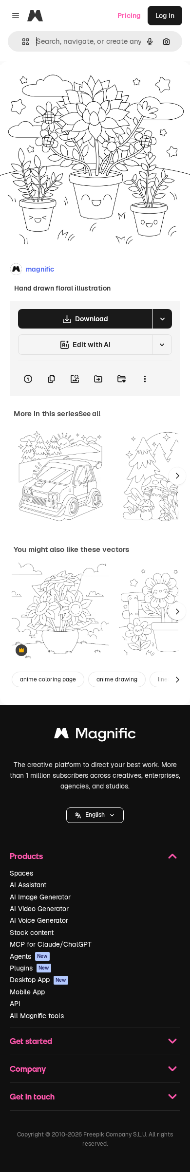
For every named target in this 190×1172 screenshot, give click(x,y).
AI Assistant (28, 884)
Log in (164, 15)
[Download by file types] (162, 319)
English (95, 815)
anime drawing (116, 679)
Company (28, 1068)
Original (62, 83)
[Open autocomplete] (21, 41)
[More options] (144, 378)
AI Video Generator (39, 908)
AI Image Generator (40, 897)
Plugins (29, 968)
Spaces (21, 873)
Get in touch (32, 1096)
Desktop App (38, 979)
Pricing (129, 15)
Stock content (32, 932)
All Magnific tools (37, 1015)
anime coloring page (48, 679)
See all (89, 413)
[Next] (177, 476)
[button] (95, 815)
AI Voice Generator (39, 920)
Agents (29, 956)
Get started (31, 1041)
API (15, 1003)
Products (26, 856)
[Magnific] (95, 735)
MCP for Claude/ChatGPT (51, 944)
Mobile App (27, 992)
